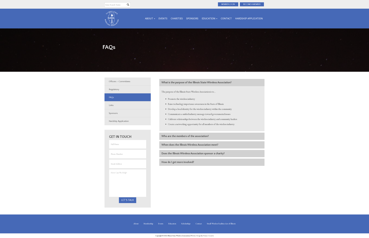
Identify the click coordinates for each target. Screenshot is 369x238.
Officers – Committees (119, 81)
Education (209, 18)
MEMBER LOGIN (228, 4)
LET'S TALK (127, 200)
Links (111, 105)
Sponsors (192, 18)
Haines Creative (208, 236)
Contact (226, 18)
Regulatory (114, 89)
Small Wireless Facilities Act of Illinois (221, 223)
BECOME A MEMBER (251, 4)
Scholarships (185, 223)
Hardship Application (249, 18)
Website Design (196, 236)
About (149, 18)
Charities (177, 18)
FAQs (111, 97)
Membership (148, 223)
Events (163, 18)
